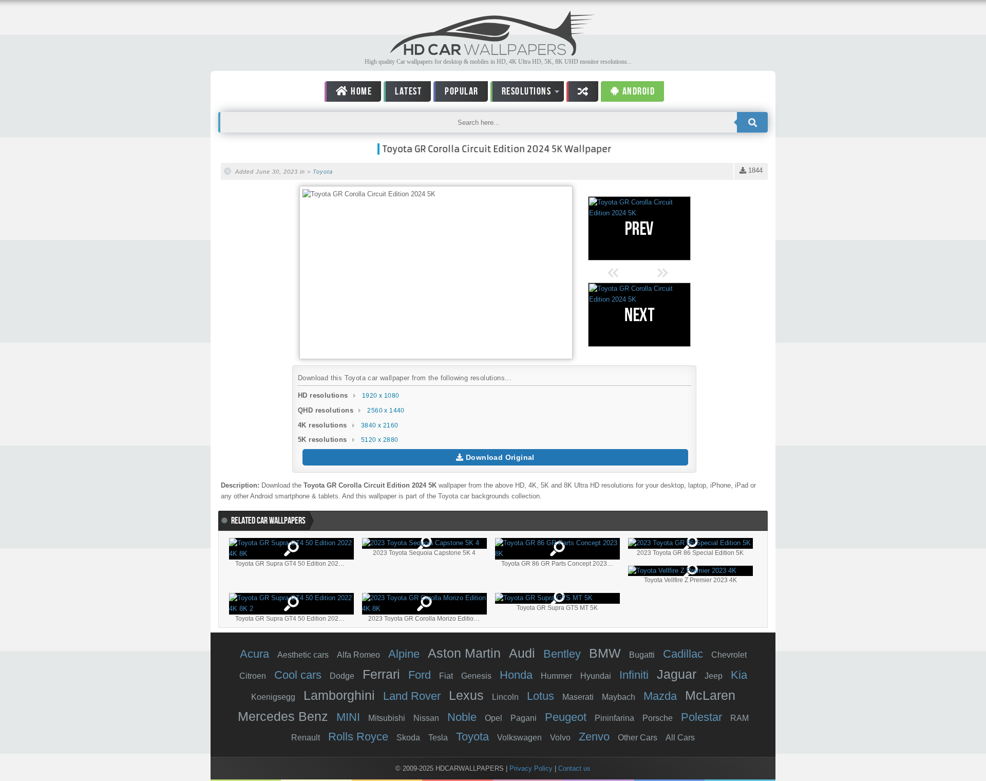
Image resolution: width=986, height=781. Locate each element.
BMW (605, 653)
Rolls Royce (358, 736)
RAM (739, 718)
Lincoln (505, 697)
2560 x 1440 (385, 410)
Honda (516, 674)
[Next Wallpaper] (639, 315)
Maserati (578, 697)
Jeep (714, 676)
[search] (752, 122)
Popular (462, 91)
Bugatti (642, 654)
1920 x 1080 (380, 395)
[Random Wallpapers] (582, 91)
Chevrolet (729, 654)
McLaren (710, 695)
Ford (419, 674)
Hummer (556, 676)
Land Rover (412, 696)
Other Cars (637, 737)
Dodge (342, 676)
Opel (493, 718)
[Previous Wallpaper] (639, 228)
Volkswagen (519, 737)
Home (360, 91)
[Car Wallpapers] (493, 52)
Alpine (404, 653)
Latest (408, 91)
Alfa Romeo (358, 654)
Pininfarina (614, 718)
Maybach (618, 697)
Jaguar (676, 674)
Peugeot (565, 717)
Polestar (701, 717)
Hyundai (595, 676)
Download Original (499, 457)
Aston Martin (464, 653)
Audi (522, 653)
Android (637, 91)
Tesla (438, 737)
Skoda (408, 737)
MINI (348, 717)
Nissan (426, 718)
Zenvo (594, 736)
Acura (254, 653)
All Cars (680, 737)
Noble (462, 717)
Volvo (560, 737)
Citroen (252, 676)
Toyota (323, 172)
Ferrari (381, 674)
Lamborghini (339, 695)
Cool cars (297, 674)
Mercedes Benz (283, 716)
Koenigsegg (273, 697)
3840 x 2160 (379, 425)
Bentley (562, 653)
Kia (739, 674)
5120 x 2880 (379, 439)
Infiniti (634, 674)
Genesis (476, 676)
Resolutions (521, 93)
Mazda (660, 696)
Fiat (446, 676)
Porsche (657, 718)
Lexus (466, 695)
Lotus (540, 696)
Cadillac (683, 653)
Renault (305, 737)
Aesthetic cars (303, 654)
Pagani (523, 718)
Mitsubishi (386, 718)
